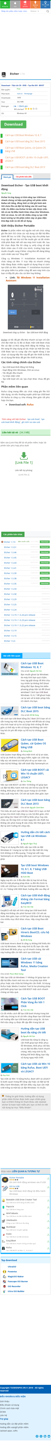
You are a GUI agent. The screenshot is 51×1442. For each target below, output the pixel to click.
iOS (15, 6)
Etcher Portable (16, 1177)
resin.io (20, 93)
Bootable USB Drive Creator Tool (21, 1199)
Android (5, 6)
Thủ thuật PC (45, 6)
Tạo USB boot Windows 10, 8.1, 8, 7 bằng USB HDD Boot (35, 869)
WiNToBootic (12, 1213)
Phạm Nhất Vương (16, 974)
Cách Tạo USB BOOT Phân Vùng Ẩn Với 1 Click (33, 1002)
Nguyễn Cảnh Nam (37, 807)
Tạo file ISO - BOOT (36, 85)
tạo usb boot (33, 419)
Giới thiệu (4, 1401)
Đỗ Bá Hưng (34, 715)
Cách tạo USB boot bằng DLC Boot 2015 (25, 141)
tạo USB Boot (42, 692)
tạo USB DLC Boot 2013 (28, 811)
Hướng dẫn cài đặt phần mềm (14, 1423)
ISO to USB (14, 1186)
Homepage (28, 93)
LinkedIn (49, 1436)
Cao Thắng (27, 781)
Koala (8, 1233)
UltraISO (12, 1266)
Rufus (4, 203)
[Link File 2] (24, 474)
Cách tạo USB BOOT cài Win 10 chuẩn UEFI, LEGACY (35, 773)
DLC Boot (31, 718)
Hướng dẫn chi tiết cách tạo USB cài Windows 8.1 (35, 835)
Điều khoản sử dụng (9, 1405)
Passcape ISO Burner (18, 1281)
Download (5, 85)
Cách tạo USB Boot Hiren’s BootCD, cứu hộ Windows (35, 932)
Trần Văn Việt (28, 907)
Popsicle (10, 1206)
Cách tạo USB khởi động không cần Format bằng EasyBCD (35, 899)
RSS (45, 1436)
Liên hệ (3, 1415)
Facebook (37, 1436)
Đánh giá (7, 177)
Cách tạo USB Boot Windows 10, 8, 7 (23, 135)
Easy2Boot (11, 1240)
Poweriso (12, 1271)
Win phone (25, 5)
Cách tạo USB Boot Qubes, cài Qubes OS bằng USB (33, 743)
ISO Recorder (14, 1286)
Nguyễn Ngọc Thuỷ (30, 843)
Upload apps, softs (9, 1430)
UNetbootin (11, 1220)
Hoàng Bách (27, 751)
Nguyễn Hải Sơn (36, 671)
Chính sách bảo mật (9, 1408)
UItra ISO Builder (16, 1291)
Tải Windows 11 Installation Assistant (28, 279)
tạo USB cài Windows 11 (16, 977)
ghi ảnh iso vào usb (31, 422)
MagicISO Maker (16, 1276)
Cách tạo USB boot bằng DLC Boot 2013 (25, 167)
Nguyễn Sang (6, 193)
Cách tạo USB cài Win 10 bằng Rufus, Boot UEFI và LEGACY (35, 1067)
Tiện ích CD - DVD (19, 85)
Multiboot (10, 1227)
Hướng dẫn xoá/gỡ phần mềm (14, 1427)
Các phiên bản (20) (23, 176)
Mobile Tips (35, 6)
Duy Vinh (6, 1075)
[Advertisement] (25, 44)
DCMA (3, 1411)
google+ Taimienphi (41, 1436)
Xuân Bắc (26, 876)
